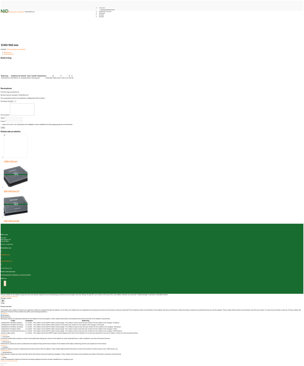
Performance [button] (5, 340)
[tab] (153, 52)
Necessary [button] (4, 313)
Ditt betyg (4, 101)
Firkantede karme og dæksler (14, 12)
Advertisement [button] (5, 350)
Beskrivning (7, 52)
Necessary (6, 315)
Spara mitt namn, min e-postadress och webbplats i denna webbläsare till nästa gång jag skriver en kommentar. (38, 124)
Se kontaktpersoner (6, 268)
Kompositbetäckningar (108, 9)
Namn (3, 118)
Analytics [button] (3, 345)
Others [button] (3, 356)
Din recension (5, 115)
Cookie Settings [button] (6, 296)
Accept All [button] (14, 296)
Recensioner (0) (9, 54)
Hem (2, 12)
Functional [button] (4, 335)
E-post (3, 121)
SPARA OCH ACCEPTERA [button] (9, 361)
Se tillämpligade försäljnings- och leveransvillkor (16, 275)
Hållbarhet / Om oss (105, 11)
